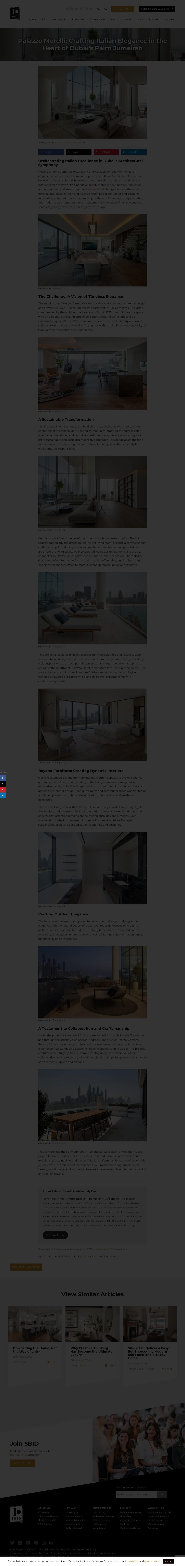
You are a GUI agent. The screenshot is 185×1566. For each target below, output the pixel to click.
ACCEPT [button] (168, 1561)
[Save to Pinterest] (3, 790)
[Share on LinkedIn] (3, 795)
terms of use (132, 1561)
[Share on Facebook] (3, 778)
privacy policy (151, 1561)
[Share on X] (3, 784)
